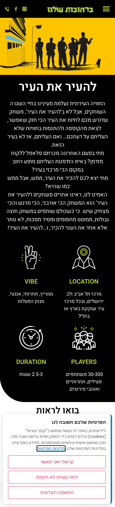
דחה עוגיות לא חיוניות (57, 477)
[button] (106, 9)
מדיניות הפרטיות (51, 448)
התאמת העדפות (57, 492)
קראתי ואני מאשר (57, 462)
